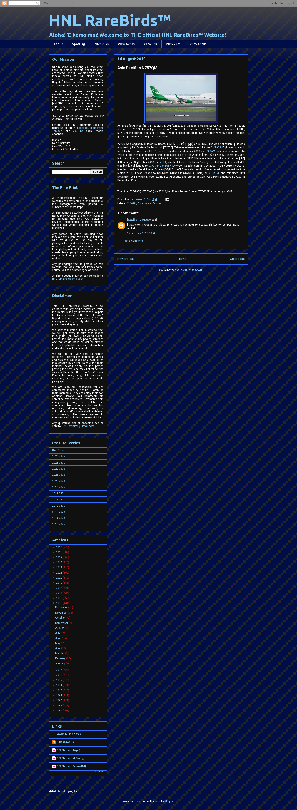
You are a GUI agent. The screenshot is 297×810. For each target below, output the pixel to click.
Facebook (83, 127)
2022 (59, 567)
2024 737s (58, 456)
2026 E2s (150, 44)
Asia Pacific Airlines (150, 203)
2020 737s (58, 481)
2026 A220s (126, 44)
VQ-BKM (214, 173)
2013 (59, 674)
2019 (59, 582)
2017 (59, 592)
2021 (59, 572)
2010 (59, 690)
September (62, 622)
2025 (59, 552)
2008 (59, 700)
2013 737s (58, 524)
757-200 (131, 203)
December (61, 607)
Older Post (237, 259)
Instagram (96, 127)
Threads (57, 130)
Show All (99, 772)
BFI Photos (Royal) (68, 750)
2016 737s (58, 505)
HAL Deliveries (61, 450)
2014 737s (58, 518)
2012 (59, 680)
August (60, 627)
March (59, 653)
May (58, 643)
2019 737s (58, 487)
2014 (59, 669)
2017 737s (58, 499)
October (60, 617)
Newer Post (125, 259)
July (58, 632)
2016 (59, 598)
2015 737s (58, 512)
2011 (59, 685)
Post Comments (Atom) (189, 269)
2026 (59, 547)
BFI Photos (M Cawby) (70, 758)
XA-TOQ (151, 151)
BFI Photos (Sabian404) (71, 766)
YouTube (78, 130)
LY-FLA (162, 162)
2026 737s (101, 44)
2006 (59, 710)
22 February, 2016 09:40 (141, 233)
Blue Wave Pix (65, 742)
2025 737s (173, 44)
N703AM (210, 151)
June (58, 638)
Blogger (169, 801)
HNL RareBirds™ (110, 20)
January (60, 663)
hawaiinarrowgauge (139, 219)
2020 (59, 577)
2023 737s (58, 462)
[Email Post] (167, 199)
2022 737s (58, 468)
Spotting (78, 44)
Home (182, 259)
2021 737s (58, 474)
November (61, 612)
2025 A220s (198, 44)
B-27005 (216, 147)
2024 (59, 557)
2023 (59, 562)
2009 (59, 695)
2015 (59, 603)
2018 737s (58, 493)
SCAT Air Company (159, 165)
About (58, 44)
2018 (59, 587)
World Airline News (69, 734)
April (58, 648)
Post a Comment (133, 240)
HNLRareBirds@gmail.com (68, 278)
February (60, 658)
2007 (59, 705)
